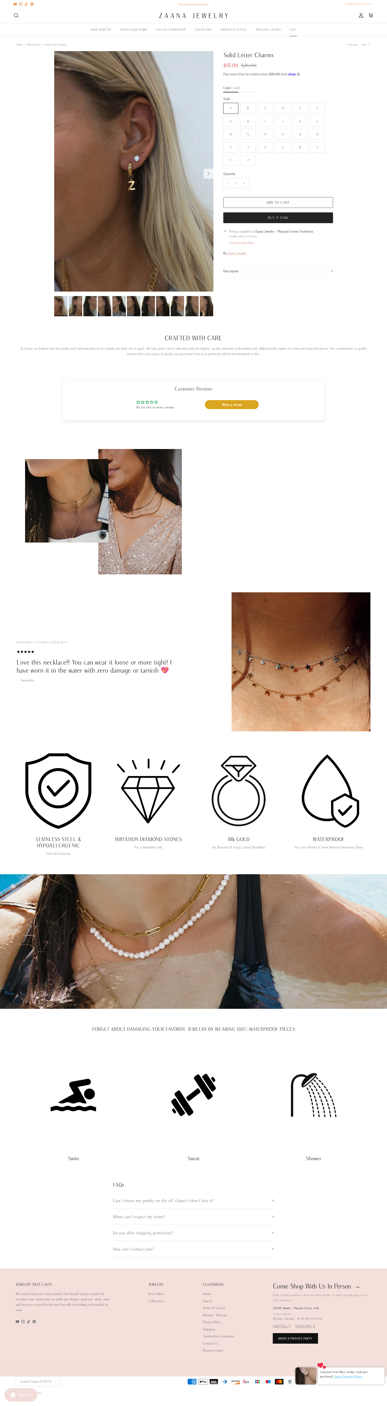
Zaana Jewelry (237, 253)
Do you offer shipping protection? (143, 1232)
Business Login (213, 1350)
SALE (293, 29)
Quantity (229, 174)
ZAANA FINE (203, 29)
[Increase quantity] (245, 183)
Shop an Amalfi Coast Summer (193, 4)
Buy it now (278, 218)
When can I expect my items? (139, 1216)
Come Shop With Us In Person (317, 1286)
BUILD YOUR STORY (133, 29)
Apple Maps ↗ (282, 1325)
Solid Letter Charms (56, 44)
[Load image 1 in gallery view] (133, 171)
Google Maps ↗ (305, 1325)
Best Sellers (156, 1294)
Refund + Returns (215, 1315)
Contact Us (210, 1343)
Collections (155, 1301)
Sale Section (34, 44)
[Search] (16, 15)
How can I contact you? (133, 1248)
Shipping (209, 1329)
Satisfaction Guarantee (218, 1336)
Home (20, 44)
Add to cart (278, 202)
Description (231, 271)
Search (207, 1301)
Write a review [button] (232, 405)
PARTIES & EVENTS (234, 29)
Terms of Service (214, 1308)
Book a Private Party (295, 1338)
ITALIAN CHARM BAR (171, 29)
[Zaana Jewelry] (193, 16)
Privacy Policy (212, 1322)
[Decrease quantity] (227, 183)
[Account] (360, 15)
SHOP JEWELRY (100, 29)
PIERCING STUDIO (268, 29)
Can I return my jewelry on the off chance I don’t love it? (163, 1200)
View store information (241, 242)
